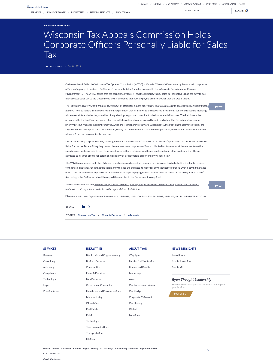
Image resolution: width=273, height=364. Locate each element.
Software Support (192, 3)
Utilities (90, 338)
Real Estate (92, 308)
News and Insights (57, 25)
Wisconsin (133, 215)
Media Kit (177, 267)
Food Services (93, 278)
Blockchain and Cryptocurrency (103, 255)
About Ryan (123, 12)
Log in (239, 10)
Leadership (135, 273)
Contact (157, 3)
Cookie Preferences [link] (52, 359)
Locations (134, 314)
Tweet (219, 107)
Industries (77, 12)
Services (36, 12)
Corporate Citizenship (141, 296)
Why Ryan (134, 255)
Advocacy (48, 267)
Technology (49, 278)
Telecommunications (97, 326)
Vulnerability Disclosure (126, 348)
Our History (135, 302)
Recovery (48, 255)
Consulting (49, 261)
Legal (46, 284)
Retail (89, 314)
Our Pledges (136, 290)
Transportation (94, 332)
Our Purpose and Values (142, 284)
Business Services (95, 261)
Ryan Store (211, 3)
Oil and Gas (92, 302)
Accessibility (106, 348)
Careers (144, 3)
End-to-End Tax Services (142, 261)
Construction (93, 267)
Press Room (178, 255)
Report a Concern (148, 348)
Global (132, 308)
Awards (133, 278)
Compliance (49, 273)
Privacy (94, 348)
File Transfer (172, 3)
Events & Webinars (182, 261)
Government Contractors (99, 284)
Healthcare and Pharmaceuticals (103, 290)
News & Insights (100, 12)
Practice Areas (51, 290)
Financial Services (111, 215)
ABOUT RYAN (138, 248)
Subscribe (180, 293)
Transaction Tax (86, 215)
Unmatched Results (139, 267)
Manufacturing (94, 296)
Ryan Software (56, 12)
